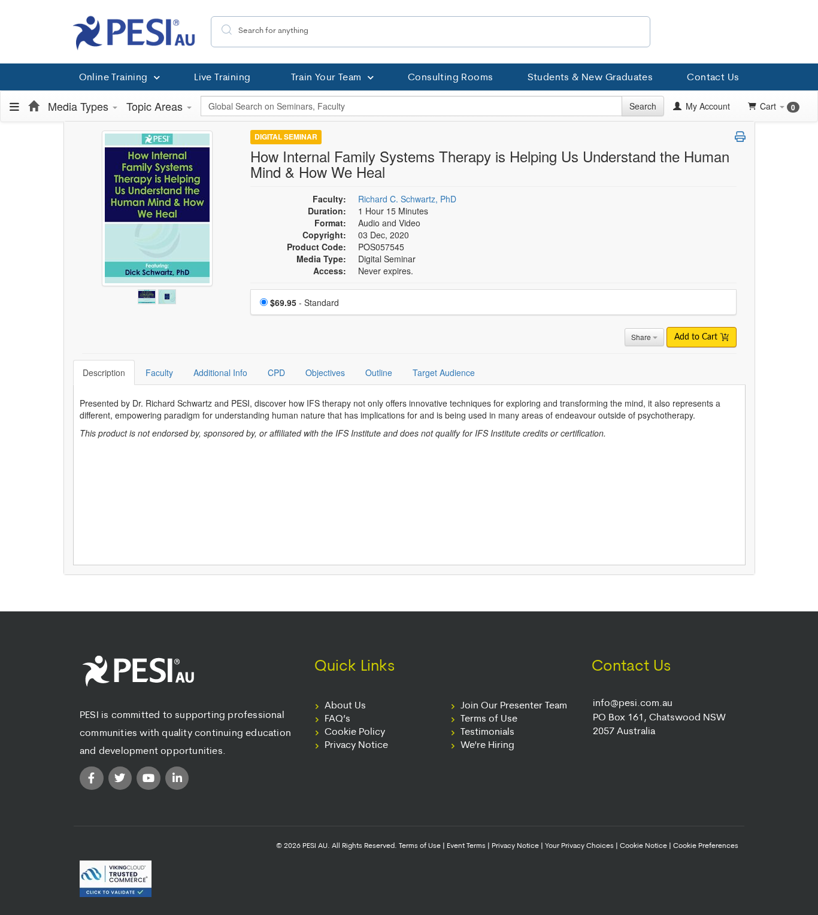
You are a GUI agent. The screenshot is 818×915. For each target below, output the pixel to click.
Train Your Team (326, 78)
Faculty (159, 372)
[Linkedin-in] (177, 778)
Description (104, 372)
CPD (276, 372)
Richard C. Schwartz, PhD (407, 199)
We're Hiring (487, 745)
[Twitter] (120, 778)
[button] (740, 136)
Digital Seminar (286, 137)
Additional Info (220, 372)
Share (642, 337)
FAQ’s (337, 719)
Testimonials (487, 732)
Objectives (325, 372)
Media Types (79, 106)
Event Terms (466, 846)
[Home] (33, 106)
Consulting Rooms (450, 78)
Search (642, 106)
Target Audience (444, 372)
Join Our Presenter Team (513, 706)
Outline (378, 372)
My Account (706, 106)
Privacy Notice (356, 745)
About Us (345, 706)
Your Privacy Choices (579, 846)
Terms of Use (488, 719)
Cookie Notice (643, 846)
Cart (777, 106)
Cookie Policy (355, 732)
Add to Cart (697, 337)
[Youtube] (148, 778)
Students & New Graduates (590, 78)
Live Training (222, 78)
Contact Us (713, 78)
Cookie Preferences (705, 846)
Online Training (113, 78)
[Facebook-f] (92, 778)
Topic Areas (156, 106)
